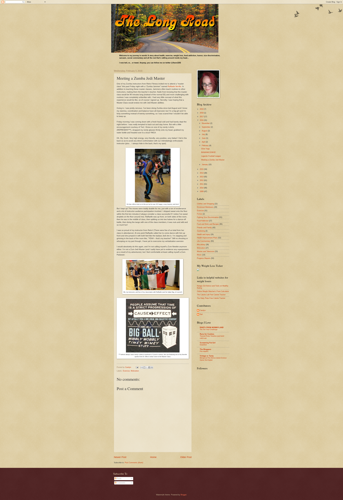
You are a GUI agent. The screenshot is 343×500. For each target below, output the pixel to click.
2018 (202, 113)
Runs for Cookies (207, 334)
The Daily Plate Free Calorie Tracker (211, 298)
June (204, 138)
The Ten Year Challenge (208, 329)
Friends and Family (204, 228)
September (206, 127)
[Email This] (141, 367)
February (205, 145)
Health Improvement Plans (207, 238)
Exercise (126, 371)
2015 (202, 169)
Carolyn (203, 310)
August (205, 131)
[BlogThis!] (144, 367)
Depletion (203, 345)
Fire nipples (204, 351)
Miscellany (201, 245)
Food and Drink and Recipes (208, 224)
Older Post (186, 457)
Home (153, 457)
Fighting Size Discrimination (208, 217)
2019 (202, 109)
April (204, 142)
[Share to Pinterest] (152, 367)
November (206, 123)
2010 (202, 188)
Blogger (183, 495)
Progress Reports (203, 258)
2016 (202, 120)
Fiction (199, 214)
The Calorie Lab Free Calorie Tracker (211, 295)
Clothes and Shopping (205, 204)
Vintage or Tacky (207, 356)
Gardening (201, 231)
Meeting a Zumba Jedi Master (212, 160)
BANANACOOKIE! (208, 152)
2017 (202, 117)
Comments (120, 483)
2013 (202, 177)
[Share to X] (147, 367)
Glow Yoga (205, 149)
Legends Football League (211, 156)
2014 (202, 173)
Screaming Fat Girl (207, 343)
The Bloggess (205, 349)
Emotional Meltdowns (205, 207)
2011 (202, 184)
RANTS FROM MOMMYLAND (211, 327)
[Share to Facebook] (149, 367)
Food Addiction (202, 221)
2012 (202, 180)
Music (199, 255)
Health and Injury (203, 234)
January (205, 164)
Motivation (135, 371)
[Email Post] (137, 367)
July (204, 134)
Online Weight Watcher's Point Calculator (213, 291)
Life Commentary (203, 241)
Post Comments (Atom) (134, 463)
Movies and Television (205, 251)
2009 (202, 191)
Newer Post (120, 457)
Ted (201, 314)
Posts (118, 479)
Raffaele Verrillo (174, 86)
